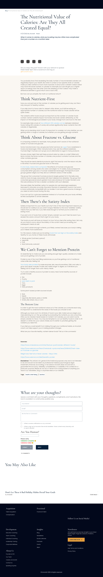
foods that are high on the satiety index (64, 233)
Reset (39, 447)
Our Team (9, 557)
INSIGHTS (90, 4)
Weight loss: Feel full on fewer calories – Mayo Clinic (39, 354)
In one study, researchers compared (34, 167)
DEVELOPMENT (69, 4)
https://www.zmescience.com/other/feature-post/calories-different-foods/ (48, 345)
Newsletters (40, 535)
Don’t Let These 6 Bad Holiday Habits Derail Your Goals (30, 492)
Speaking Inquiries (11, 565)
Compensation (10, 515)
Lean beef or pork (28, 281)
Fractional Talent (41, 512)
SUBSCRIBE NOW (75, 540)
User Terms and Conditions (75, 548)
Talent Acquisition (11, 512)
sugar (65, 147)
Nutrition (42, 374)
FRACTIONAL (58, 4)
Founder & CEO (10, 554)
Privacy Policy (71, 551)
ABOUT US (80, 4)
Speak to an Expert (91, 566)
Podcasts (39, 541)
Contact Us (9, 563)
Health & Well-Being (31, 374)
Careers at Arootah (11, 560)
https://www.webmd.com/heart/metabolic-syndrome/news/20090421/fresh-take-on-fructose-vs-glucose (50, 349)
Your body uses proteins (29, 265)
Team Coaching (10, 535)
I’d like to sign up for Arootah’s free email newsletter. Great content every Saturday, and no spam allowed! (49, 427)
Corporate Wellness (11, 544)
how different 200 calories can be (53, 123)
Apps (38, 547)
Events (39, 544)
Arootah (9, 495)
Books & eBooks (41, 538)
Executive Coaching (11, 533)
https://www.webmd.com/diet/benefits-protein (38, 357)
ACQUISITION (46, 4)
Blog (38, 533)
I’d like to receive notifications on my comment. (37, 423)
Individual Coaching (11, 538)
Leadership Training (11, 541)
